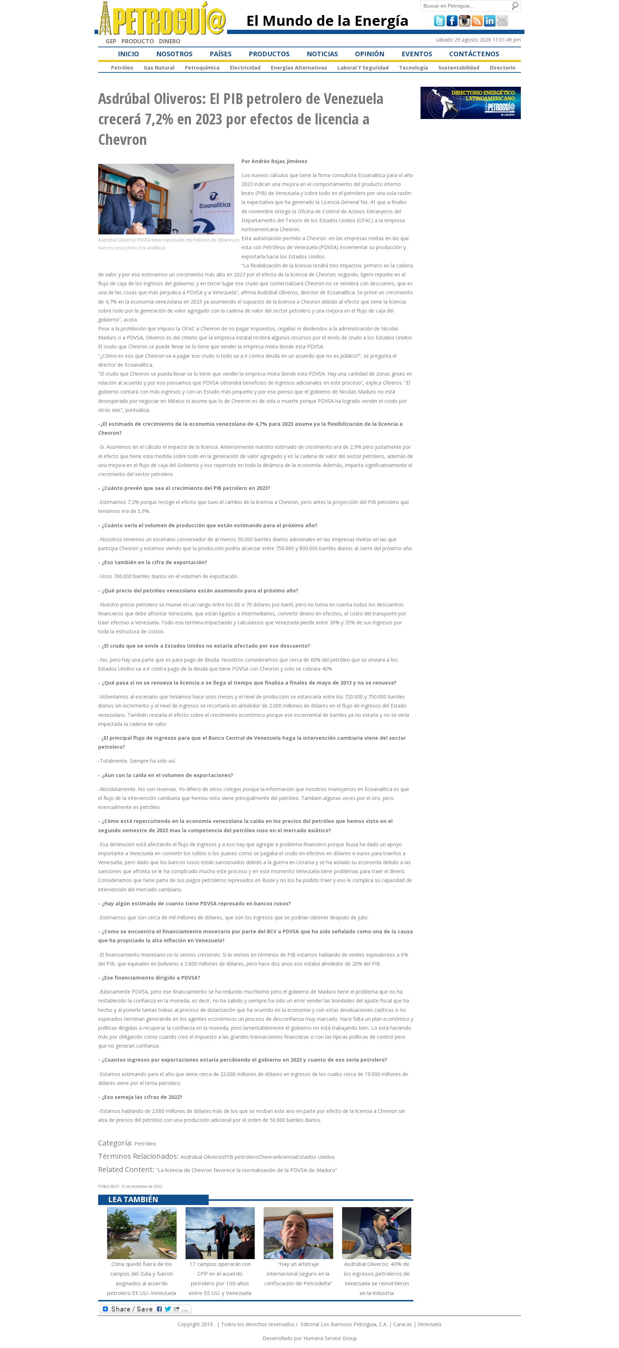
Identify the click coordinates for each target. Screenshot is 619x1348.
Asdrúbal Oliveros (202, 1156)
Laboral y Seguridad (363, 67)
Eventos (417, 53)
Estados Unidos (315, 1156)
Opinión (369, 53)
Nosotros (174, 53)
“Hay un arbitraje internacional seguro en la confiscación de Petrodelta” (298, 1273)
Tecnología (413, 67)
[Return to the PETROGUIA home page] (162, 31)
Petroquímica (202, 67)
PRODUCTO (137, 41)
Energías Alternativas (299, 67)
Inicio (128, 53)
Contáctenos (474, 53)
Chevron (268, 1156)
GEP (111, 41)
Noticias (322, 53)
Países (220, 53)
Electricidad (245, 67)
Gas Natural (159, 67)
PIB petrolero (241, 1156)
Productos (269, 53)
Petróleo (122, 67)
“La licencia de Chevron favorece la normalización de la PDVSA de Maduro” (246, 1169)
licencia (287, 1156)
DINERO (170, 41)
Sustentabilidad (458, 67)
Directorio (502, 67)
